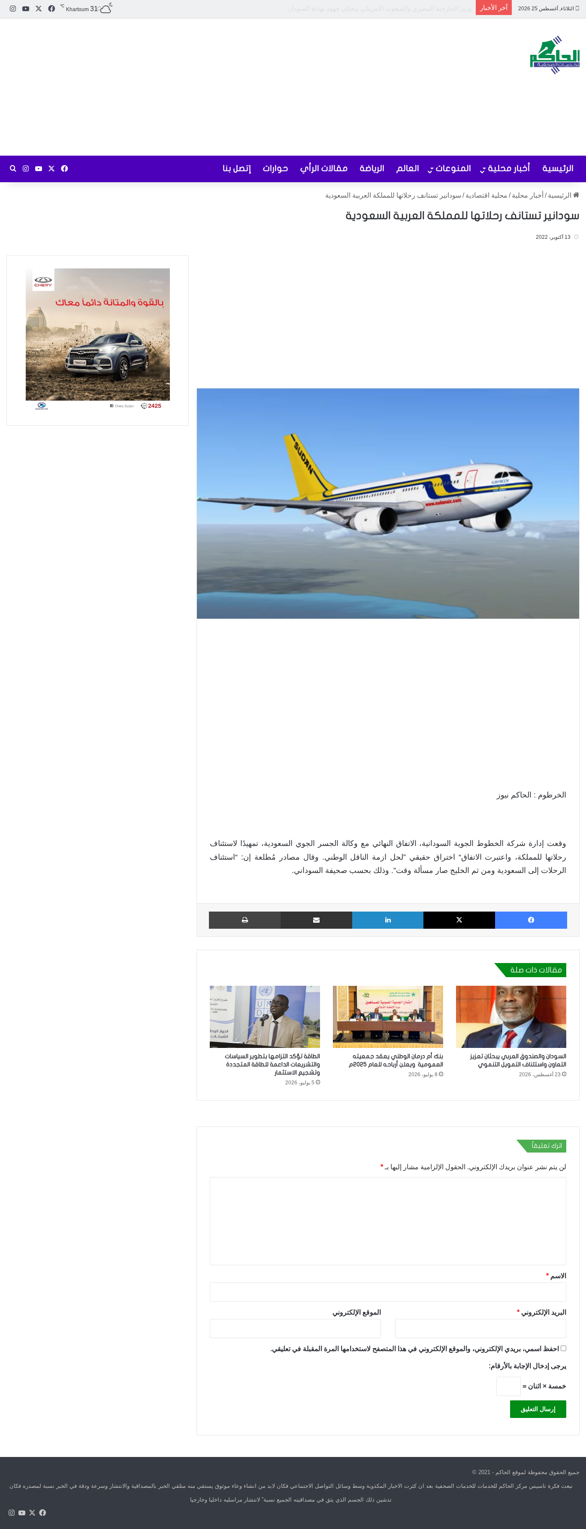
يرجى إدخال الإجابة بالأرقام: (527, 1365)
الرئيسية (558, 168)
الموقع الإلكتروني (356, 1312)
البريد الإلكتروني (541, 1312)
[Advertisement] (195, 87)
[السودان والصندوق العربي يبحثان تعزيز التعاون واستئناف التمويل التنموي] (511, 1017)
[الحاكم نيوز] (555, 55)
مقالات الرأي (324, 168)
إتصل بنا (237, 168)
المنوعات (453, 168)
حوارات (275, 168)
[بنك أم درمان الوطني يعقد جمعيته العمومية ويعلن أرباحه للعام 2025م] (388, 1017)
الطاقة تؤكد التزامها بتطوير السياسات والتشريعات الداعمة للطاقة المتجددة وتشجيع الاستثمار (272, 1064)
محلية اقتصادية (486, 195)
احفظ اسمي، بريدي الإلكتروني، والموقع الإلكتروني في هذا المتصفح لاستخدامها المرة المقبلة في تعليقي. (414, 1348)
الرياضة (372, 168)
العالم (407, 168)
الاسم (556, 1275)
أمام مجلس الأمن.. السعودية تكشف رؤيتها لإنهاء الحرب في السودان (381, 8)
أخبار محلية (509, 168)
